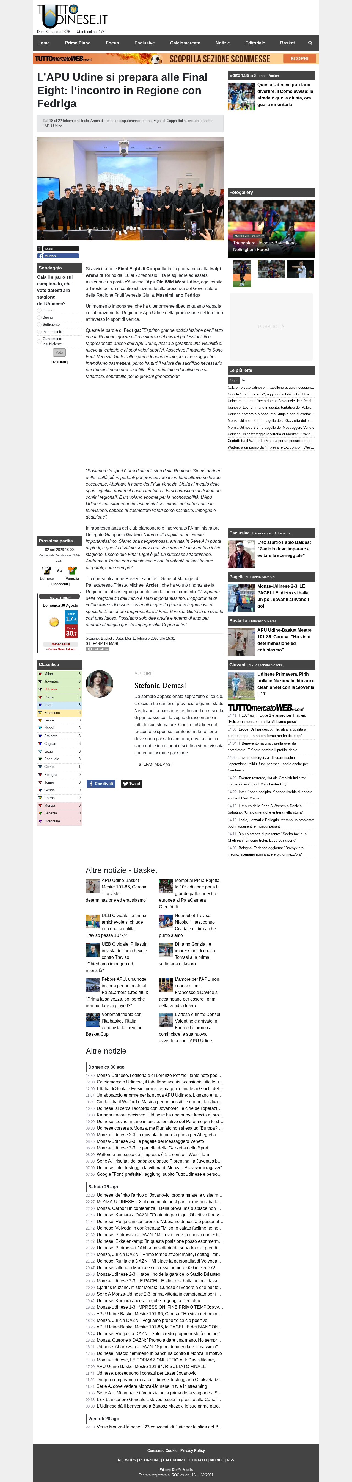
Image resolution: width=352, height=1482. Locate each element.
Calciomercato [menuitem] (185, 43)
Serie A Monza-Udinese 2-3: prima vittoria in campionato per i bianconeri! (168, 1294)
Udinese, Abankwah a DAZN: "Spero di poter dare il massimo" (157, 1346)
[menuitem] (310, 43)
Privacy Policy (192, 1450)
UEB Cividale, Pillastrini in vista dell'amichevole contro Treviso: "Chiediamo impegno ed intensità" (117, 957)
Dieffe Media (182, 1470)
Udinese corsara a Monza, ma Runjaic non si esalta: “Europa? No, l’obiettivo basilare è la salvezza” (193, 1128)
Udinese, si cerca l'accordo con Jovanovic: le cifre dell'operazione (161, 1108)
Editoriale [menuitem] (255, 43)
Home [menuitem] (43, 43)
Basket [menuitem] (287, 43)
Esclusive (239, 533)
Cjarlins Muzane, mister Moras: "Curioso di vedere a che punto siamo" (165, 1287)
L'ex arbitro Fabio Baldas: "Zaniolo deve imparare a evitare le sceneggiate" (284, 549)
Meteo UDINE (60, 598)
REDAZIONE (149, 1460)
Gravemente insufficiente (52, 341)
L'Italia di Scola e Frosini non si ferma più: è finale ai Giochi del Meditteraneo (171, 1088)
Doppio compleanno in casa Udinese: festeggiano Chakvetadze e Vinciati (168, 1379)
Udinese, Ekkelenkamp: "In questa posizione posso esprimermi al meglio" (168, 1241)
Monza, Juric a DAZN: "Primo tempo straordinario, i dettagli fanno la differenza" (173, 1254)
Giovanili (238, 664)
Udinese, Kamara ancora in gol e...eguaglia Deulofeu (148, 1300)
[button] (59, 352)
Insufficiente (52, 332)
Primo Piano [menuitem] (78, 43)
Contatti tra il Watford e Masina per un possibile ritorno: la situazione (163, 1101)
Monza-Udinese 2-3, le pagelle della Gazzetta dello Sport (152, 1148)
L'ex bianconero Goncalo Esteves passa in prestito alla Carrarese (160, 1399)
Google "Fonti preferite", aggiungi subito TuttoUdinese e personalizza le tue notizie (177, 1174)
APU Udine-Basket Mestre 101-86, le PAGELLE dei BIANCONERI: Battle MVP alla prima (183, 1327)
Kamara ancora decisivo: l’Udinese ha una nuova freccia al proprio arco (166, 1115)
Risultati (59, 362)
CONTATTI (198, 1460)
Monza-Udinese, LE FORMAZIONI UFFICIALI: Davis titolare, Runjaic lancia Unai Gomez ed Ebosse (194, 1360)
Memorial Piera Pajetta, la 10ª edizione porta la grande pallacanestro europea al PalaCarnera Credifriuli (190, 893)
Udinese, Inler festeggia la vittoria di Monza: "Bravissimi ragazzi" (159, 1167)
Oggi (233, 380)
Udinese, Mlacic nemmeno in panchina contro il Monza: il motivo (159, 1353)
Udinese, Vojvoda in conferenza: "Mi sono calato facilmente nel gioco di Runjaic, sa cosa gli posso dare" (198, 1228)
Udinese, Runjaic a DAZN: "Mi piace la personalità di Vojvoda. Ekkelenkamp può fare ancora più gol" (195, 1261)
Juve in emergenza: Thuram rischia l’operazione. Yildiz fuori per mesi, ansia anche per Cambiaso (268, 764)
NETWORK (127, 1460)
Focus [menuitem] (112, 43)
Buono (48, 317)
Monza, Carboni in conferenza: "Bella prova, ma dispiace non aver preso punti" (173, 1208)
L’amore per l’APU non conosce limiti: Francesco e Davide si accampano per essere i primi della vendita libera (189, 992)
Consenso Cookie (162, 1450)
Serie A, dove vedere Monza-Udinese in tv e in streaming (152, 1386)
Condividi (103, 783)
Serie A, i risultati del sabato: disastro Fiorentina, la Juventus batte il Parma (169, 1161)
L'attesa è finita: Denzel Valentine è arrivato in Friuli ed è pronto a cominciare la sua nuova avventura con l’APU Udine (189, 1027)
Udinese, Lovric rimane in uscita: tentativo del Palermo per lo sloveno (164, 1121)
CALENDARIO (174, 1460)
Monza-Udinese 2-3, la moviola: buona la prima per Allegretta (156, 1134)
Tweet (134, 783)
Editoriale (239, 75)
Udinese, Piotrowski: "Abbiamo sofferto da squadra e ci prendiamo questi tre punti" (177, 1248)
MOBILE (217, 1460)
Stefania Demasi (102, 644)
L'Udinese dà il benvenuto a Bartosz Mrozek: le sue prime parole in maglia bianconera (180, 1406)
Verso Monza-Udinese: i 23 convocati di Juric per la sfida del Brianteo (164, 1427)
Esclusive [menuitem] (144, 43)
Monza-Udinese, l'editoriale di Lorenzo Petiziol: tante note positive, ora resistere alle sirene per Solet (194, 1075)
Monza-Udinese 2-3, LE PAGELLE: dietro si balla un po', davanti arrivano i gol (172, 1280)
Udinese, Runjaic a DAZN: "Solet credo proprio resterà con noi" (158, 1333)
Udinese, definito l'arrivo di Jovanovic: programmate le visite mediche (164, 1195)
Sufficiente (51, 324)
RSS (230, 1460)
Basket (106, 638)
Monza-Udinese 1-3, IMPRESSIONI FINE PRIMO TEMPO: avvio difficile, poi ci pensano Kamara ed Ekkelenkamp (207, 1307)
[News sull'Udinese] (72, 16)
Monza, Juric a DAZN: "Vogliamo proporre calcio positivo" (153, 1320)
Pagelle (237, 577)
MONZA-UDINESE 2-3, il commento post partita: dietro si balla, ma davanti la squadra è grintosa (190, 1201)
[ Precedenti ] (59, 584)
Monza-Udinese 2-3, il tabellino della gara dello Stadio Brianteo (158, 1274)
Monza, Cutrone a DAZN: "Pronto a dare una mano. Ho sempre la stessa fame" (173, 1340)
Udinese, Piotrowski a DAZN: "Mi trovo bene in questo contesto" (159, 1234)
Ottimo (48, 310)
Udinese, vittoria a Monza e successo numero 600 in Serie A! (156, 1267)
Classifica (49, 664)
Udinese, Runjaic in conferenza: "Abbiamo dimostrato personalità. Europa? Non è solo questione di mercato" (203, 1221)
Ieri (244, 380)
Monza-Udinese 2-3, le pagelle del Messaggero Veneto (150, 1141)
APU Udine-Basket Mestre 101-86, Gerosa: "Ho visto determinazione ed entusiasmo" (179, 1313)
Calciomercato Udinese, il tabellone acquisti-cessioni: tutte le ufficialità (165, 1082)
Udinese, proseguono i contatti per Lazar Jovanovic (146, 1373)
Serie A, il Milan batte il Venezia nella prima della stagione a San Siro (164, 1393)
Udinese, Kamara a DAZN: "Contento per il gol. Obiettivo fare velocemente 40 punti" (178, 1215)
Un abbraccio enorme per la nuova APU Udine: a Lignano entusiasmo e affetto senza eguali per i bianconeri (201, 1095)
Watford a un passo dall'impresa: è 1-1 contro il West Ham (153, 1154)
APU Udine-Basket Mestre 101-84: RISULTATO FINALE (151, 1366)
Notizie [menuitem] (223, 43)
